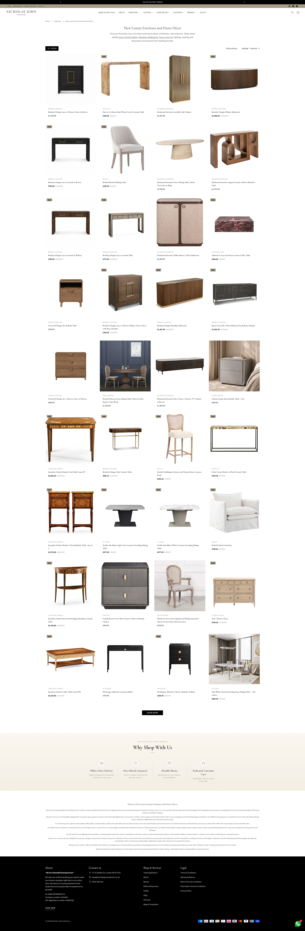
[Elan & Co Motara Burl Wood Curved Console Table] (125, 79)
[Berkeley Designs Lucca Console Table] (125, 222)
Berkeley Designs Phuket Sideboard (226, 112)
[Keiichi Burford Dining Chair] (125, 149)
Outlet (145, 891)
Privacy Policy (185, 891)
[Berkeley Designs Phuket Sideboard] (234, 79)
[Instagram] (289, 6)
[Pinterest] (297, 6)
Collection (57, 21)
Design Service (17, 6)
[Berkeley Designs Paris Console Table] (125, 439)
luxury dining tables (128, 37)
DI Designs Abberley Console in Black (118, 692)
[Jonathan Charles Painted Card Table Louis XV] (70, 439)
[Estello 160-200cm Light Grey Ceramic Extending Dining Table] (125, 512)
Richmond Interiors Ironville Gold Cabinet (174, 112)
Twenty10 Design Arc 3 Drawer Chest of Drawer (67, 399)
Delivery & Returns (187, 877)
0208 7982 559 (97, 881)
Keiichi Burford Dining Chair (114, 182)
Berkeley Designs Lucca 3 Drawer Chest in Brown (67, 112)
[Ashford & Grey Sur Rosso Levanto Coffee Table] (234, 222)
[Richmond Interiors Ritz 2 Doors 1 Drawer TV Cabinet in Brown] (179, 366)
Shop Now (50, 908)
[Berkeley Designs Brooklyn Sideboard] (179, 292)
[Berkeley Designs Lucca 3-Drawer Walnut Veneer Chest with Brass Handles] (125, 292)
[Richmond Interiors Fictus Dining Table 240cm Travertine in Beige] (179, 149)
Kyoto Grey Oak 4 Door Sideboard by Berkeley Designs (233, 325)
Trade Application (150, 872)
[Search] (292, 12)
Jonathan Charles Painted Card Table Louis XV (66, 472)
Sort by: (245, 48)
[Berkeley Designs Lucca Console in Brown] (70, 149)
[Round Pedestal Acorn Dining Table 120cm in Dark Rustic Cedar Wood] (125, 366)
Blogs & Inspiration (150, 904)
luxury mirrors (166, 37)
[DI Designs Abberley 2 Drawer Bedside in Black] (179, 659)
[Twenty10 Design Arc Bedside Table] (70, 292)
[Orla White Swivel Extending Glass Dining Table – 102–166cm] (234, 659)
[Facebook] (293, 6)
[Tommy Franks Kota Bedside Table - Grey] (234, 366)
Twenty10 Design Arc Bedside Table (62, 325)
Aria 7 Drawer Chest (220, 618)
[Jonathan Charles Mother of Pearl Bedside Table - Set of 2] (70, 512)
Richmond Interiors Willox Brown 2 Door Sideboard (178, 255)
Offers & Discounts (30, 6)
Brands (146, 881)
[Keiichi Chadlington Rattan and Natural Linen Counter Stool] (179, 439)
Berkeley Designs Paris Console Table (117, 472)
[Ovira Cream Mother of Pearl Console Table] (234, 439)
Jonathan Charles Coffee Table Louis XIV (64, 692)
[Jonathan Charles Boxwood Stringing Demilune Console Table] (70, 585)
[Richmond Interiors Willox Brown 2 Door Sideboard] (179, 222)
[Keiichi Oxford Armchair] (234, 512)
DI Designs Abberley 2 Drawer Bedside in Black (176, 692)
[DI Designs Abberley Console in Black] (125, 659)
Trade (9, 6)
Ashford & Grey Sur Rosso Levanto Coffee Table (231, 255)
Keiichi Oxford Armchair (222, 545)
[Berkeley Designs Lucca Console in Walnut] (70, 222)
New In (146, 877)
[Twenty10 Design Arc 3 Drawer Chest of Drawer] (70, 366)
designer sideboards (148, 37)
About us (41, 6)
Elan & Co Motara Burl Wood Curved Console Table (123, 112)
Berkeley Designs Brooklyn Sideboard (172, 325)
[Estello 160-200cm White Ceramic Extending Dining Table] (179, 512)
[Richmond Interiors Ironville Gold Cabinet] (179, 79)
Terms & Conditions (188, 872)
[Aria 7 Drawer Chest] (234, 585)
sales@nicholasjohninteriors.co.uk (106, 877)
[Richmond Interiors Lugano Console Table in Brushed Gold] (234, 149)
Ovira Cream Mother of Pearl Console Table (229, 472)
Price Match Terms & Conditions (193, 886)
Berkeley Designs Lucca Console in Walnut (65, 255)
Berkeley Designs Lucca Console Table (118, 255)
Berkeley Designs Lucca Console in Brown (64, 182)
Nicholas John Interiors (60, 921)
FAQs (145, 895)
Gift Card (146, 900)
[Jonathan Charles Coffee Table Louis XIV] (70, 659)
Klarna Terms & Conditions (191, 881)
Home (47, 21)
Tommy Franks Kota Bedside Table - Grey (228, 399)
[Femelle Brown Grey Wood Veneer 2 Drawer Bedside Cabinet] (125, 585)
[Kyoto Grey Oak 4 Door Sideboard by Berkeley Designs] (234, 292)
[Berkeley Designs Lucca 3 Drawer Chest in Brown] (70, 79)
